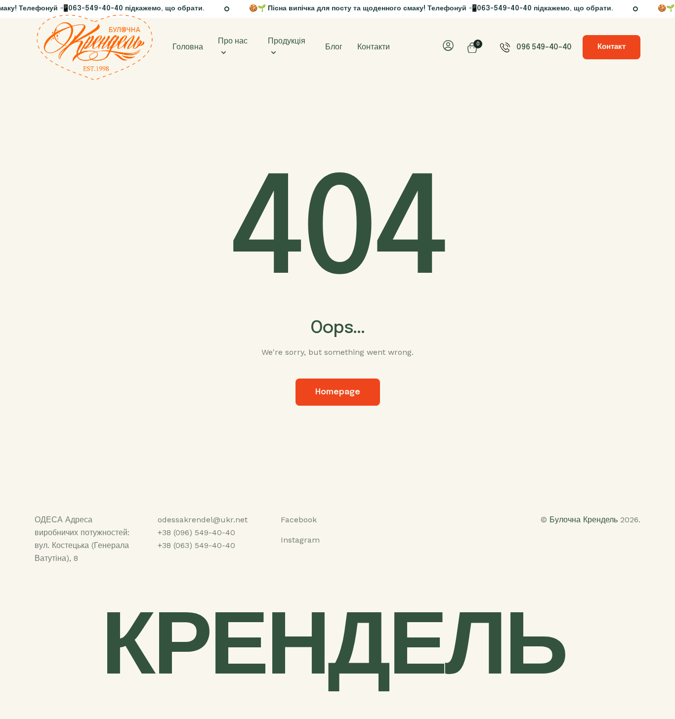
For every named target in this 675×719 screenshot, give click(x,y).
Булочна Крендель (583, 519)
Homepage (337, 392)
